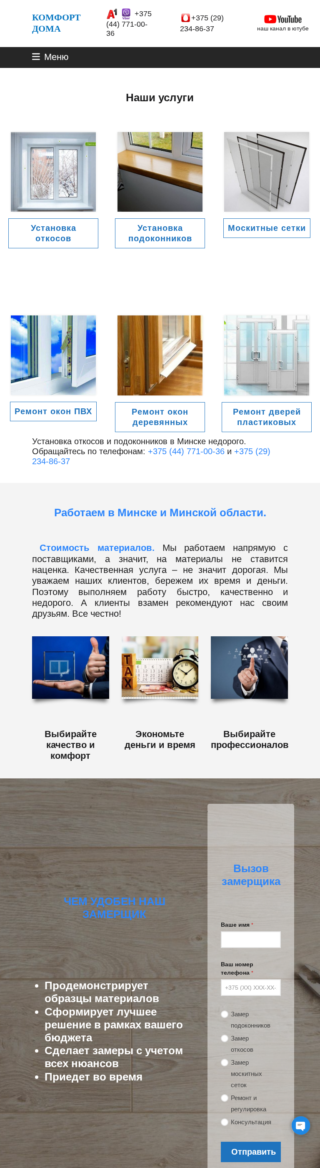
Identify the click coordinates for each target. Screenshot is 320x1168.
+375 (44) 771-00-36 (129, 23)
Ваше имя (237, 924)
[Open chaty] (301, 1125)
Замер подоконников (250, 1019)
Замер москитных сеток (246, 1073)
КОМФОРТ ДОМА (56, 22)
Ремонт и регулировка (248, 1103)
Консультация (251, 1121)
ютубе (300, 28)
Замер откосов (242, 1044)
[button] (50, 57)
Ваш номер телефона (237, 968)
